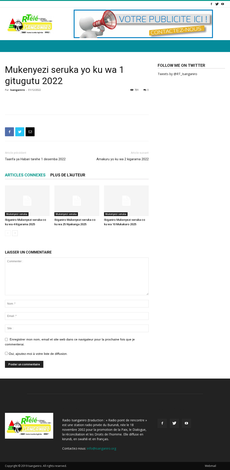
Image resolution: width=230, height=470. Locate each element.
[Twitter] (217, 4)
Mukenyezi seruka (16, 214)
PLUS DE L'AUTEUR (67, 175)
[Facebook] (211, 4)
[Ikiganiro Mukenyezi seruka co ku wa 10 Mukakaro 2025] (126, 200)
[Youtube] (222, 4)
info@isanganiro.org (101, 448)
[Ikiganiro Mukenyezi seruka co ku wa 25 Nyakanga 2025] (76, 200)
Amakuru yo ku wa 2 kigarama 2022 (122, 159)
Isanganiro (17, 89)
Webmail (210, 466)
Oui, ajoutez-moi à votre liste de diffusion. (38, 353)
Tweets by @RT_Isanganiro (177, 74)
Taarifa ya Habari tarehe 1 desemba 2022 (35, 159)
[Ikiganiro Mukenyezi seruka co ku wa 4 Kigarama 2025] (27, 200)
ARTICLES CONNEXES (25, 175)
